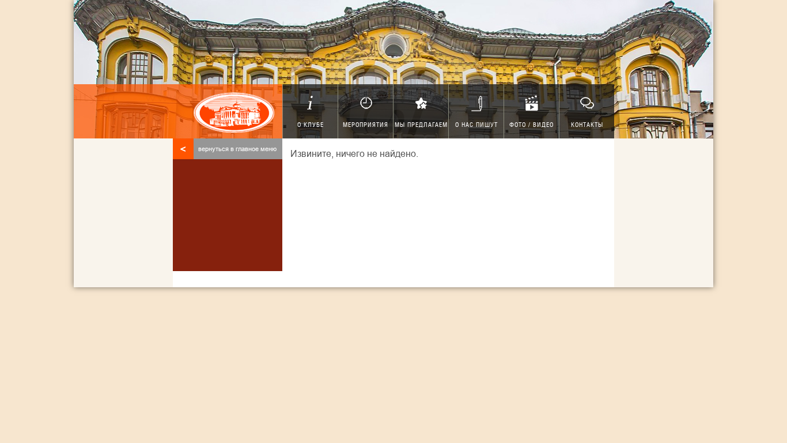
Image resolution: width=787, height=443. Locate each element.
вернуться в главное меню (228, 148)
